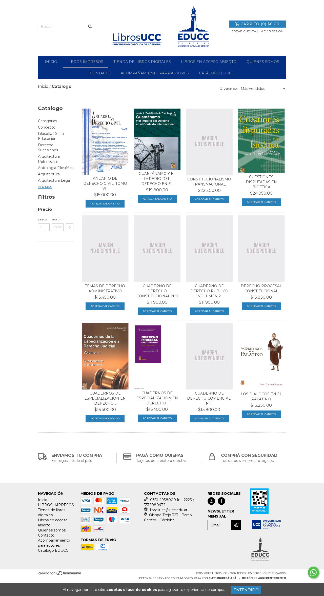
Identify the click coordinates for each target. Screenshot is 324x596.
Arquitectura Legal (54, 180)
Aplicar (69, 227)
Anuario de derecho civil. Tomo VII (105, 183)
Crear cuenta (243, 31)
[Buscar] (90, 26)
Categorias (47, 121)
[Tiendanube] (60, 575)
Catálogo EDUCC (216, 73)
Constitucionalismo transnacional (209, 182)
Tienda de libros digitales (142, 61)
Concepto (46, 127)
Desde (42, 219)
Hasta (56, 219)
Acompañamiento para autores (155, 73)
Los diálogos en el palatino (261, 396)
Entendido (246, 589)
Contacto (100, 73)
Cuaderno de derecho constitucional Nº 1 (157, 291)
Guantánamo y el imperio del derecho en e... (157, 178)
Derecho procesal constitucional (261, 288)
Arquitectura (49, 174)
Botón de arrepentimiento (264, 578)
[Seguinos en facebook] (221, 501)
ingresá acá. (227, 578)
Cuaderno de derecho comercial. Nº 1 (209, 398)
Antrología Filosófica (56, 168)
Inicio (51, 61)
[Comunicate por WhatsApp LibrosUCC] (313, 572)
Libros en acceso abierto (208, 61)
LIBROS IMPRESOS (85, 61)
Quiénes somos (263, 61)
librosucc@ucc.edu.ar (168, 510)
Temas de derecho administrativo (105, 288)
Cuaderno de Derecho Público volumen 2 (209, 291)
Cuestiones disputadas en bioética (261, 182)
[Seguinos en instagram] (211, 501)
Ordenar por (229, 88)
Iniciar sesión (271, 31)
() (260, 24)
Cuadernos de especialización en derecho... (105, 398)
